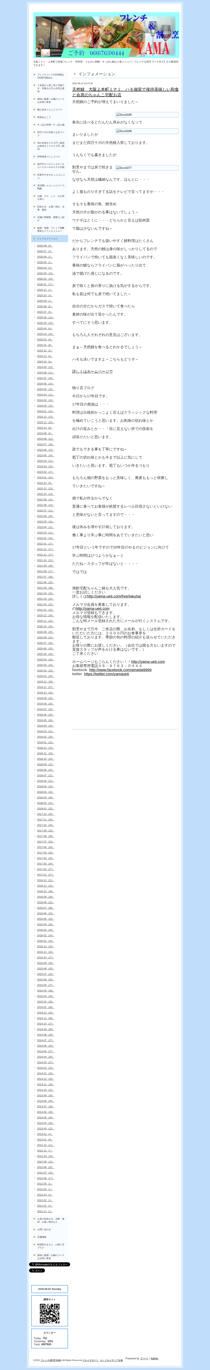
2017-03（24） (45, 863)
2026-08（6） (45, 245)
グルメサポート (90, 1360)
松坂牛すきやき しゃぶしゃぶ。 (51, 176)
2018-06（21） (45, 781)
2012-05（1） (45, 1183)
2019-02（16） (45, 736)
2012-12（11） (45, 1145)
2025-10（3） (45, 295)
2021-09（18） (45, 565)
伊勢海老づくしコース (48, 156)
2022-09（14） (45, 499)
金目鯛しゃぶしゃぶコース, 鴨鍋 (52, 187)
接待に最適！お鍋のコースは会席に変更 (50, 100)
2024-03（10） (45, 400)
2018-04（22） (45, 792)
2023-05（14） (45, 455)
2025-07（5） (45, 312)
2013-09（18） (45, 1095)
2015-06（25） (45, 979)
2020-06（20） (45, 648)
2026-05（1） (45, 262)
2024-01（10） (45, 411)
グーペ (144, 1358)
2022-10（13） (45, 494)
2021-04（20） (45, 593)
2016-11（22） (45, 885)
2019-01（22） (45, 742)
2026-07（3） (45, 251)
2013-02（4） (45, 1134)
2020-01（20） (45, 676)
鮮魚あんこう (44, 117)
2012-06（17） (45, 1178)
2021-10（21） (45, 560)
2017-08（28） (45, 836)
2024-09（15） (45, 367)
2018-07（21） (45, 775)
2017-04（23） (45, 858)
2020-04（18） (45, 659)
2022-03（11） (45, 532)
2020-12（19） (45, 615)
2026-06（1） (45, 256)
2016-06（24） (45, 913)
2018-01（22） (45, 808)
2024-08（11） (45, 372)
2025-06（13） (45, 317)
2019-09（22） (45, 698)
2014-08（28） (45, 1034)
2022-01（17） (45, 543)
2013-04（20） (45, 1123)
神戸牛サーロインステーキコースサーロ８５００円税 (50, 165)
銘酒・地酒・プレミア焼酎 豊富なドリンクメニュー (52, 229)
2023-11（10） (45, 422)
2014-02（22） (45, 1068)
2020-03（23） (45, 665)
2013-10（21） (45, 1090)
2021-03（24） (45, 599)
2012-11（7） (45, 1150)
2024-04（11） (45, 394)
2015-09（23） (45, 963)
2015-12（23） (45, 946)
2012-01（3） (45, 1205)
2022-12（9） (45, 483)
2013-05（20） (45, 1117)
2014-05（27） (45, 1051)
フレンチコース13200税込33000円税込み (50, 76)
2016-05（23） (45, 919)
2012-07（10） (45, 1172)
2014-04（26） (45, 1056)
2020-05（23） (45, 654)
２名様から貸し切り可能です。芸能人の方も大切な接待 (50, 88)
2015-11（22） (45, 952)
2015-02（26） (45, 1001)
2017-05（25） (45, 852)
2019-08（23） (45, 703)
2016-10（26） (45, 891)
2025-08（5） (45, 306)
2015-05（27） (45, 985)
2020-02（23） (45, 670)
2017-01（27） (45, 874)
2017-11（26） (45, 819)
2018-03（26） (45, 797)
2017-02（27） (45, 869)
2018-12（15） (45, 748)
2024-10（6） (45, 361)
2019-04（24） (45, 725)
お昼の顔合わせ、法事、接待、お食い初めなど (50, 1220)
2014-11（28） (45, 1018)
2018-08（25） (45, 770)
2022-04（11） (45, 527)
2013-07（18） (45, 1106)
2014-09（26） (45, 1029)
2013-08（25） (45, 1101)
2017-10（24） (45, 825)
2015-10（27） (45, 957)
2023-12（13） (45, 416)
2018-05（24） (45, 786)
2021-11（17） (45, 554)
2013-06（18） (45, 1112)
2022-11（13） (45, 488)
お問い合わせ (44, 1229)
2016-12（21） (45, 880)
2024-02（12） (45, 405)
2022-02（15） (45, 538)
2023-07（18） (45, 444)
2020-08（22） (45, 637)
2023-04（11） (45, 461)
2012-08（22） (45, 1167)
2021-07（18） (45, 576)
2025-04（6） (45, 328)
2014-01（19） (45, 1073)
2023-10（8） (45, 427)
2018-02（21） (45, 803)
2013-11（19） (45, 1084)
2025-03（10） (45, 334)
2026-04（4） (45, 267)
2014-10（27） (45, 1023)
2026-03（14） (45, 273)
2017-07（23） (45, 841)
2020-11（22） (45, 621)
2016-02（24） (45, 935)
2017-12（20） (45, 814)
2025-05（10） (45, 323)
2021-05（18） (45, 588)
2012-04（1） (45, 1189)
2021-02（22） (45, 604)
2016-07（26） (45, 908)
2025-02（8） (45, 339)
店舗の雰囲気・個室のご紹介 (50, 219)
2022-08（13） (45, 505)
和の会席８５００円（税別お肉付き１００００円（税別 (50, 146)
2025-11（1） (45, 290)
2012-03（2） (45, 1194)
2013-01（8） (45, 1139)
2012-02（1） (45, 1200)
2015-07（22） (45, 974)
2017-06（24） (45, 847)
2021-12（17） (45, 549)
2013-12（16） (45, 1079)
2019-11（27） (45, 687)
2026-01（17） (45, 284)
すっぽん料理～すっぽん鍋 (50, 124)
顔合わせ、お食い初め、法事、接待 (50, 208)
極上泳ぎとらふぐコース (49, 109)
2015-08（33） (45, 968)
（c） (102, 1360)
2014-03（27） (45, 1062)
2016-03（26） (45, 930)
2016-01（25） (45, 941)
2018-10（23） (45, 759)
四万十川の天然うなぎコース (50, 134)
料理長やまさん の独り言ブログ (50, 1246)
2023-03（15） (45, 466)
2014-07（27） (45, 1040)
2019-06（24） (45, 714)
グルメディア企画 (114, 1360)
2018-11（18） (45, 753)
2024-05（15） (45, 389)
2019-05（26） (45, 720)
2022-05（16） (45, 521)
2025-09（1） (45, 301)
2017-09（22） (45, 830)
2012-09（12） (45, 1161)
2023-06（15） (45, 450)
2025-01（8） (45, 345)
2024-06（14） (45, 383)
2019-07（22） (45, 709)
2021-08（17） (45, 571)
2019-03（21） (45, 731)
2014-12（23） (45, 1012)
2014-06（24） (45, 1045)
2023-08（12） (45, 439)
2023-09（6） (45, 433)
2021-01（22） (45, 610)
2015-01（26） (45, 1007)
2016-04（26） (45, 924)
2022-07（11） (45, 510)
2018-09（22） (45, 764)
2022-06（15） (45, 516)
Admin (154, 1358)
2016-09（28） (45, 896)
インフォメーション (47, 238)
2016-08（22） (45, 902)
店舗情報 (41, 1237)
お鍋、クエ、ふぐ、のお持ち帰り (50, 197)
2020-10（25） (45, 626)
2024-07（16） (45, 378)
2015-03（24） (45, 996)
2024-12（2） (45, 350)
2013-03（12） (45, 1128)
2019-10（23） (45, 692)
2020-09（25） (45, 632)
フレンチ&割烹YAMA (50, 1360)
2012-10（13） (45, 1156)
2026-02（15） (45, 279)
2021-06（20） (45, 582)
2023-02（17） (45, 472)
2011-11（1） (45, 1211)
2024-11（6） (45, 356)
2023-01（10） (45, 477)
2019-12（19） (45, 681)
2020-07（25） (45, 643)
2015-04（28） (45, 990)
